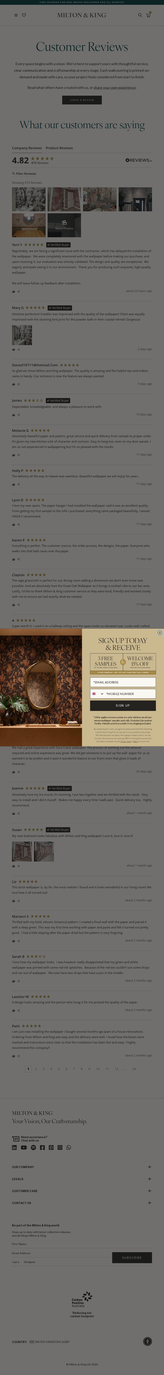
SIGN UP (123, 705)
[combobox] (97, 693)
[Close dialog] (159, 632)
